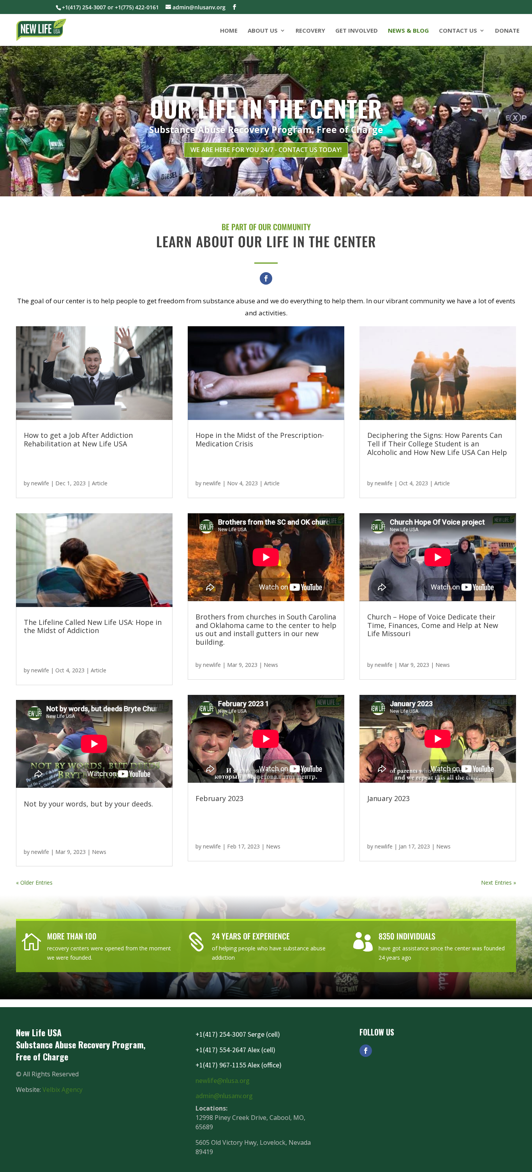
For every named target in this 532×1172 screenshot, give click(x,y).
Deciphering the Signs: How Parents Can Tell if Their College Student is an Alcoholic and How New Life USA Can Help (437, 443)
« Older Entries (34, 882)
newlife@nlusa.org (223, 1080)
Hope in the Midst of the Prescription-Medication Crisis (260, 439)
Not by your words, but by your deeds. (88, 803)
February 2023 (219, 798)
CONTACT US (458, 31)
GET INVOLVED (356, 31)
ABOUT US (263, 31)
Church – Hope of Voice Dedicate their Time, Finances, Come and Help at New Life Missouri (432, 625)
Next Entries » (498, 882)
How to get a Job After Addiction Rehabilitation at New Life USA (78, 439)
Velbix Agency (62, 1089)
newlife (40, 483)
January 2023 (388, 798)
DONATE (507, 31)
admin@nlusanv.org (224, 1095)
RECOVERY (310, 31)
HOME (229, 31)
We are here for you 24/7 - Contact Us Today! (266, 149)
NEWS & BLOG (408, 31)
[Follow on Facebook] (266, 278)
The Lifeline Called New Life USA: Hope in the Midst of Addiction (93, 626)
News (99, 851)
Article (99, 483)
